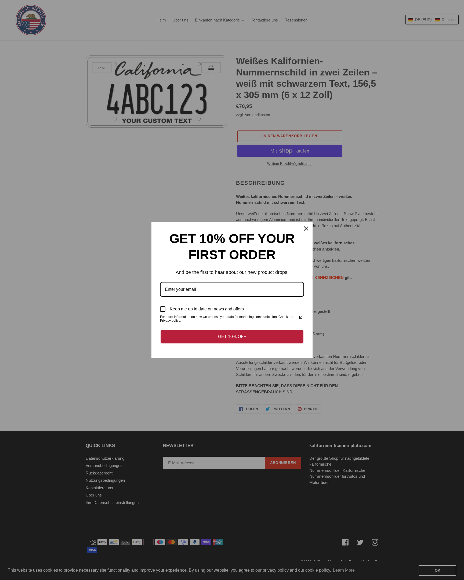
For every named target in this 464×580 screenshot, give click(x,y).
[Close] (306, 228)
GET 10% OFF (232, 336)
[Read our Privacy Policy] (301, 317)
